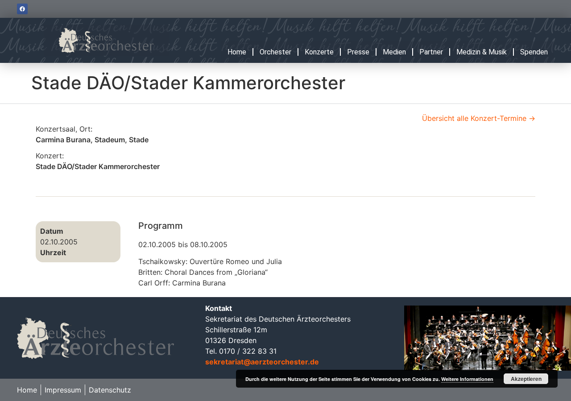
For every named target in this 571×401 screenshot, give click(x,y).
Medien (394, 52)
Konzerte (319, 52)
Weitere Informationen (467, 379)
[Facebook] (22, 9)
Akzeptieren (526, 379)
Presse (358, 52)
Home (237, 52)
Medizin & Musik (481, 52)
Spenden (534, 52)
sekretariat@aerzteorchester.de (262, 361)
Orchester (275, 52)
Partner (431, 52)
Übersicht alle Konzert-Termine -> (478, 118)
